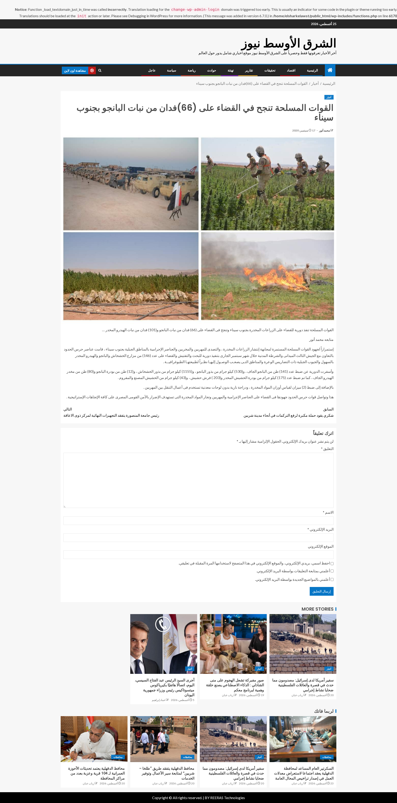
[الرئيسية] (330, 70)
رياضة (192, 70)
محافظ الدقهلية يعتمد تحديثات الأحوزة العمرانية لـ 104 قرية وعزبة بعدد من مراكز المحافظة (96, 773)
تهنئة (231, 70)
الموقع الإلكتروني (321, 546)
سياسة (171, 70)
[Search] (100, 70)
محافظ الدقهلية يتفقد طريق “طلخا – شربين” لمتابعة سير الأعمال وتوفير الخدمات (166, 773)
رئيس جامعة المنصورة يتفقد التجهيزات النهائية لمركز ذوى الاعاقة (111, 412)
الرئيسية (312, 70)
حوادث (211, 70)
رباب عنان (297, 695)
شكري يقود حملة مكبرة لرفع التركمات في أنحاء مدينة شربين (289, 412)
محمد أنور (324, 130)
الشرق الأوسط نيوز (288, 43)
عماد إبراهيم (158, 700)
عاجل (152, 70)
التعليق (327, 448)
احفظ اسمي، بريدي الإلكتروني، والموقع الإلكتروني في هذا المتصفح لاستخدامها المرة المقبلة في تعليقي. (254, 563)
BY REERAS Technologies (225, 797)
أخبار (329, 97)
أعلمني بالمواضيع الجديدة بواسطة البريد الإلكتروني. (292, 579)
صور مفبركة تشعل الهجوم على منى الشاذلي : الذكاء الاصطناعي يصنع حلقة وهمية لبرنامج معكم (235, 685)
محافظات (326, 757)
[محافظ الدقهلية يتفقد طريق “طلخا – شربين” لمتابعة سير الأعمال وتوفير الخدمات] (163, 739)
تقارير (249, 70)
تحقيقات (269, 70)
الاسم (328, 512)
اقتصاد (291, 70)
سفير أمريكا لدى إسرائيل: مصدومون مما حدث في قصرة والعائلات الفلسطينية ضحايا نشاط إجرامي (303, 685)
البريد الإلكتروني (320, 529)
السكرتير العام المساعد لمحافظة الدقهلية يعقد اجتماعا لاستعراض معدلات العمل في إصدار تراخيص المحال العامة (304, 773)
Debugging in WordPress (148, 16)
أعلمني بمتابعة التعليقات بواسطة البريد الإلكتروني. (293, 571)
